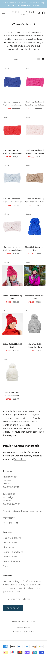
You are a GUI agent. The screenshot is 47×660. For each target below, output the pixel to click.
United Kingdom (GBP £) (22, 621)
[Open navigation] (3, 13)
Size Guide (8, 547)
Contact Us (9, 517)
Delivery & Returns (12, 537)
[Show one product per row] (38, 59)
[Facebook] (4, 522)
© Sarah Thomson (23, 627)
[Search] (39, 13)
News (5, 566)
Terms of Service (11, 561)
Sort (16, 59)
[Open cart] (43, 12)
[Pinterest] (17, 522)
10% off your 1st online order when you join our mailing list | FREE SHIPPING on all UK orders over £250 (23, 4)
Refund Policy (10, 556)
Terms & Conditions (13, 551)
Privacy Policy (10, 542)
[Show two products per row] (43, 59)
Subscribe (13, 608)
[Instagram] (10, 522)
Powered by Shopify (23, 631)
